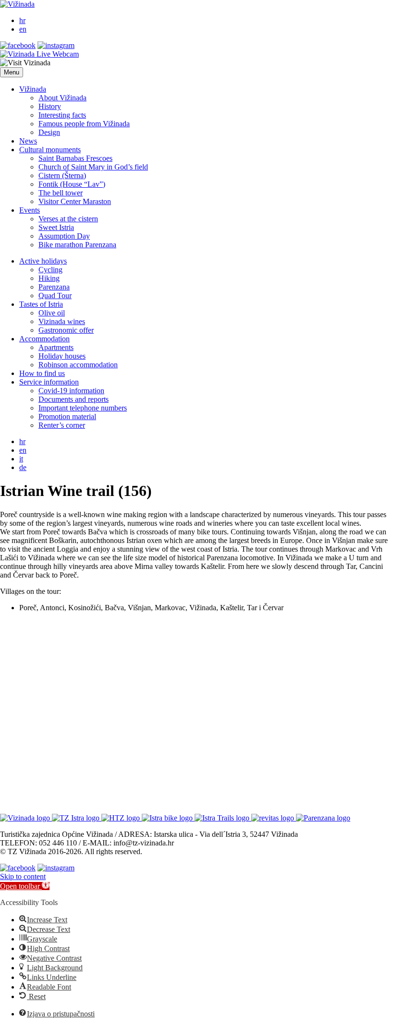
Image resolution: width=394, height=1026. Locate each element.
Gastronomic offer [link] (66, 330)
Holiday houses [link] (62, 356)
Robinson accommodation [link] (78, 365)
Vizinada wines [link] (61, 321)
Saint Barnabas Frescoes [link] (75, 158)
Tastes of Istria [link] (41, 304)
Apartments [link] (56, 347)
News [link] (28, 141)
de (22, 467)
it (21, 459)
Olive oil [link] (51, 313)
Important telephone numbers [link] (82, 408)
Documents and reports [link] (73, 399)
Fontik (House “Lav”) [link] (71, 184)
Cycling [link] (50, 270)
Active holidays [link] (43, 261)
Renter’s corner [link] (61, 425)
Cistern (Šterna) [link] (62, 175)
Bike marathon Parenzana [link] (77, 245)
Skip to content (23, 876)
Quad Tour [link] (55, 295)
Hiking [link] (49, 278)
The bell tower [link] (60, 193)
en (22, 29)
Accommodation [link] (44, 339)
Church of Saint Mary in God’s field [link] (93, 167)
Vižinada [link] (32, 89)
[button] (11, 72)
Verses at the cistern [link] (68, 219)
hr (22, 20)
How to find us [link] (42, 373)
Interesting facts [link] (62, 115)
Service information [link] (49, 382)
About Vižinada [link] (62, 98)
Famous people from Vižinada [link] (84, 124)
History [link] (49, 106)
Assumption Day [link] (64, 236)
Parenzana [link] (54, 287)
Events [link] (29, 210)
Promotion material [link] (67, 416)
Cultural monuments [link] (50, 149)
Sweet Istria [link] (56, 227)
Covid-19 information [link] (71, 390)
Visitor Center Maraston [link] (74, 201)
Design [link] (49, 132)
